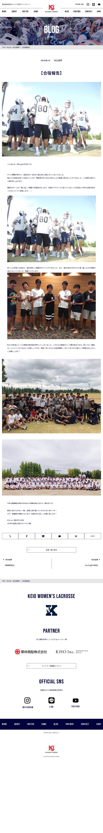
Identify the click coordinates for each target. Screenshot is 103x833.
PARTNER (76, 11)
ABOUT (14, 11)
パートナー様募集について (51, 666)
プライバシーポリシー (51, 732)
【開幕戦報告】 (9, 565)
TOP (3, 47)
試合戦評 (16, 47)
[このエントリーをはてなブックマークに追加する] (76, 536)
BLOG (67, 11)
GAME (36, 11)
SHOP (99, 11)
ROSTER (25, 11)
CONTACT (88, 11)
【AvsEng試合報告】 (91, 565)
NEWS (4, 11)
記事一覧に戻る (51, 550)
